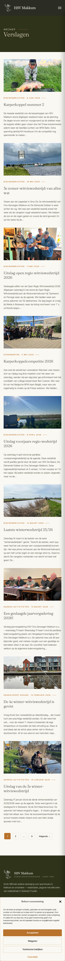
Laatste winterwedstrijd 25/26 (28, 529)
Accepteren (32, 932)
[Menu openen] (59, 8)
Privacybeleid (33, 957)
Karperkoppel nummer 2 (24, 104)
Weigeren (32, 941)
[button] (60, 901)
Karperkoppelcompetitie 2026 (28, 361)
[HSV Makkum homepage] (20, 8)
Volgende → (44, 836)
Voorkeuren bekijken (33, 949)
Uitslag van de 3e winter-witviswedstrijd (24, 788)
